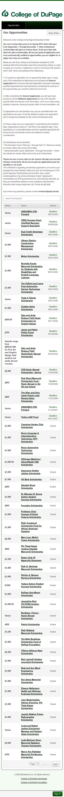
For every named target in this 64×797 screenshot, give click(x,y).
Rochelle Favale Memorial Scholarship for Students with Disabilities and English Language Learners (31, 270)
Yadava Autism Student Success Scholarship (32, 585)
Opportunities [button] (13, 25)
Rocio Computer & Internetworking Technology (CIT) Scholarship (30, 437)
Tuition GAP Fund (29, 417)
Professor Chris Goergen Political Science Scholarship (31, 514)
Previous (45, 764)
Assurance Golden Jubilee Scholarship (30, 472)
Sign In (57, 793)
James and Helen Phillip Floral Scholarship (29, 332)
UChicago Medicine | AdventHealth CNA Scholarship (31, 462)
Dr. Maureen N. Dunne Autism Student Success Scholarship (31, 496)
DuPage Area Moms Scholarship (30, 594)
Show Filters (54, 33)
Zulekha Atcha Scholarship (28, 308)
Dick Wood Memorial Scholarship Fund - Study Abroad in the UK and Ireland (31, 382)
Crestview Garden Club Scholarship (32, 426)
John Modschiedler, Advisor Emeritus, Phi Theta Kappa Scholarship (31, 704)
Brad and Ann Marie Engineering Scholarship (30, 670)
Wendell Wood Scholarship (28, 486)
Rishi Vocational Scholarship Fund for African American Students (31, 527)
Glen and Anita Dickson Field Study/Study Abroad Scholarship (31, 352)
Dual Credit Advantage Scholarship (32, 233)
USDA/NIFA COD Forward (29, 213)
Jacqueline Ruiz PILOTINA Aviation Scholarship (30, 604)
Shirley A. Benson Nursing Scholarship (31, 576)
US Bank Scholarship (31, 479)
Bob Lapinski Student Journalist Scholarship (32, 661)
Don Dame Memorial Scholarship (31, 681)
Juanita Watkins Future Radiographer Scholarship (32, 717)
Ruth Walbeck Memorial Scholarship (31, 632)
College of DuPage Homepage (34, 778)
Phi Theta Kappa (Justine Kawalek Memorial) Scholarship (32, 549)
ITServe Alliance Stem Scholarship (31, 652)
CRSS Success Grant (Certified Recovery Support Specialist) (31, 223)
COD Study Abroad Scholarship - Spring (31, 371)
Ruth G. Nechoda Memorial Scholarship (31, 568)
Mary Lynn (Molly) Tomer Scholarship (30, 539)
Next (55, 764)
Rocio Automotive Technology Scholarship (29, 450)
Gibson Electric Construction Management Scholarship (28, 244)
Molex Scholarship (30, 256)
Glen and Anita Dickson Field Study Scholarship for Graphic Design (31, 319)
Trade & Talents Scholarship (28, 299)
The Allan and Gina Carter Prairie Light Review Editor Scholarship (30, 396)
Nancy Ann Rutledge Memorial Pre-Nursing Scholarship (31, 754)
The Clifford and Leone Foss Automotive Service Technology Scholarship (32, 287)
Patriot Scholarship (30, 624)
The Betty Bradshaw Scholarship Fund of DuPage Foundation (31, 641)
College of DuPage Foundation (34, 782)
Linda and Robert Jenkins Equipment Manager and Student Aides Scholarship (31, 730)
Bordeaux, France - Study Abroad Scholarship (30, 615)
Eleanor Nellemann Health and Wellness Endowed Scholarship (31, 691)
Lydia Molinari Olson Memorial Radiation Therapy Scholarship (31, 743)
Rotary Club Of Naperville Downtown (31, 559)
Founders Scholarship (32, 505)
